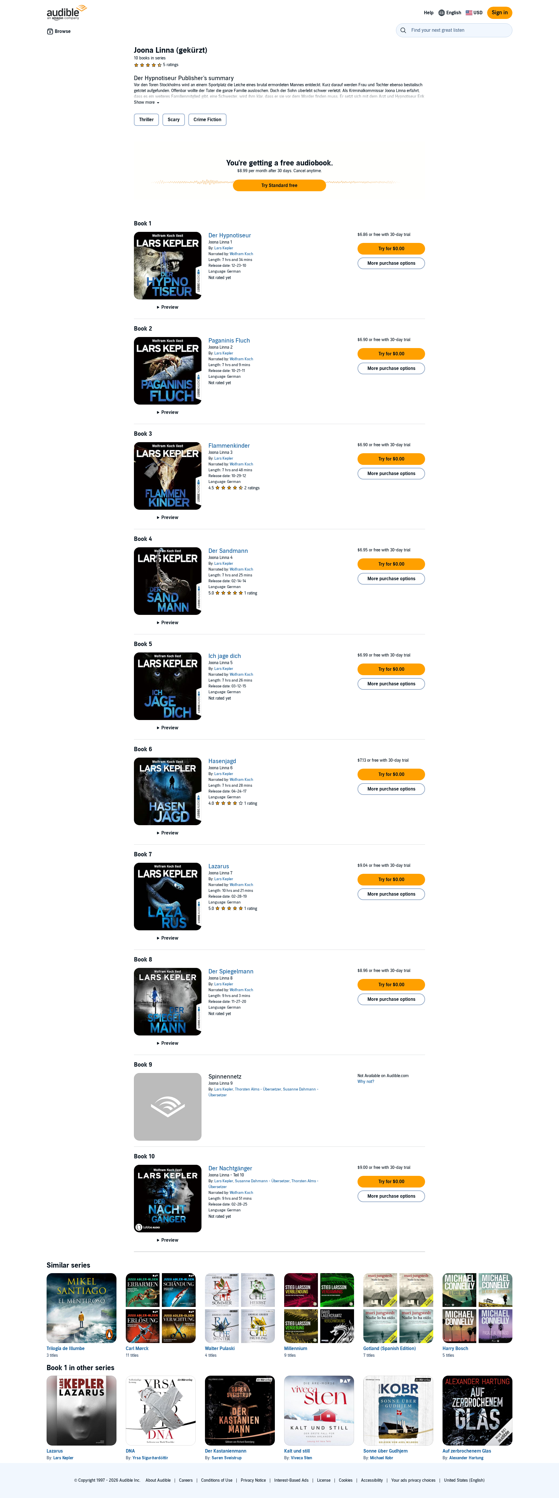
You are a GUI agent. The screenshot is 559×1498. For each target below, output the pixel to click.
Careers (186, 1480)
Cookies (346, 1480)
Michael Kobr (381, 1457)
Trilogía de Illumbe (66, 1348)
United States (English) (464, 1480)
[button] (147, 102)
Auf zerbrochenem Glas (467, 1451)
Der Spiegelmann (231, 971)
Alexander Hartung (466, 1457)
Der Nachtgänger (230, 1168)
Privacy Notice (253, 1480)
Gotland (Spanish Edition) (389, 1348)
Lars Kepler (223, 248)
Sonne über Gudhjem (385, 1451)
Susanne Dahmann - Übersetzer (262, 1181)
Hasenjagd (222, 761)
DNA (130, 1451)
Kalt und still (297, 1451)
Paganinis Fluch (229, 340)
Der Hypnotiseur (229, 235)
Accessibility (372, 1480)
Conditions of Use (216, 1480)
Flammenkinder (229, 445)
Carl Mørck (137, 1348)
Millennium (295, 1348)
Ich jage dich (224, 656)
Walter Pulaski (220, 1348)
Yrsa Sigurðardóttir (150, 1457)
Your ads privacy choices (413, 1480)
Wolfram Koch (241, 254)
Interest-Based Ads (291, 1480)
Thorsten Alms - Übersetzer (258, 1089)
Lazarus (218, 866)
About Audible (158, 1480)
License (323, 1480)
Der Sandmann (228, 551)
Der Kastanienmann (225, 1451)
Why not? (366, 1081)
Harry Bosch (455, 1348)
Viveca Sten (301, 1457)
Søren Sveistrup (227, 1457)
